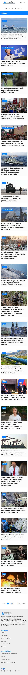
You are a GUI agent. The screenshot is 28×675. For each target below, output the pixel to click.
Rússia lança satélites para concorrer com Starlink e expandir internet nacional (11, 590)
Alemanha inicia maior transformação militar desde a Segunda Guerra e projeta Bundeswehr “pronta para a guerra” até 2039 (12, 311)
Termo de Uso (5, 659)
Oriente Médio (6, 644)
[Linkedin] (15, 8)
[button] (21, 3)
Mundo (3, 647)
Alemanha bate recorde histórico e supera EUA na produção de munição (11, 199)
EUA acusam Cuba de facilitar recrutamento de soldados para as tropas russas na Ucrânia (13, 397)
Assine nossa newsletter (9, 653)
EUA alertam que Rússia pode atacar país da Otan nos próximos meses (12, 90)
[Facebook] (6, 8)
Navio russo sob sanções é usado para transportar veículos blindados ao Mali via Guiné (13, 453)
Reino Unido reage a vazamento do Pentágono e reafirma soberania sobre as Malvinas (13, 283)
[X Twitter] (12, 8)
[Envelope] (18, 8)
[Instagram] (9, 8)
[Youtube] (13, 671)
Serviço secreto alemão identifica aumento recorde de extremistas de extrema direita (12, 117)
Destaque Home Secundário (8, 47)
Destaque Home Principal (7, 74)
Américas (4, 381)
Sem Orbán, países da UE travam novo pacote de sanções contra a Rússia (13, 63)
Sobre (3, 656)
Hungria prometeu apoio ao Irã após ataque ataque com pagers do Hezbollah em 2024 (13, 510)
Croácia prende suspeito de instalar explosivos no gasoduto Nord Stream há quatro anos (13, 37)
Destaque (4, 154)
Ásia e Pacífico (6, 638)
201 (20, 603)
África (3, 632)
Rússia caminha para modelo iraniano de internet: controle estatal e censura (12, 563)
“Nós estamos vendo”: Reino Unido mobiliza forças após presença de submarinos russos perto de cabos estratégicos (12, 482)
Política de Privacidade (8, 662)
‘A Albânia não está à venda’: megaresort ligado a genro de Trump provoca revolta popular (12, 143)
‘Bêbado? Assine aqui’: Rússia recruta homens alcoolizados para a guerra (12, 537)
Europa (4, 238)
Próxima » (24, 603)
